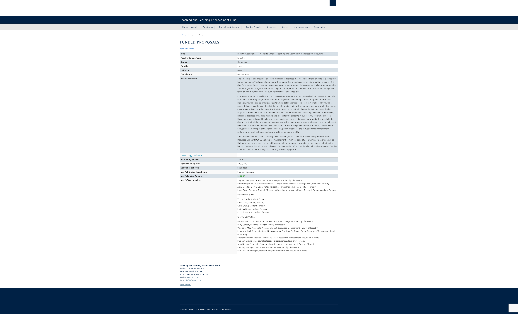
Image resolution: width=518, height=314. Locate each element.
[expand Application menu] (216, 27)
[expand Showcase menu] (278, 27)
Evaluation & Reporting (230, 27)
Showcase (271, 27)
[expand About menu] (199, 27)
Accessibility (226, 309)
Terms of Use (205, 309)
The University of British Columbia (186, 8)
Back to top (185, 285)
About (194, 27)
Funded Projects (253, 27)
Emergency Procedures (188, 309)
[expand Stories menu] (290, 27)
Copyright (215, 309)
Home (185, 27)
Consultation (319, 27)
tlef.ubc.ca (193, 277)
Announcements (301, 27)
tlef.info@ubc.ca (193, 280)
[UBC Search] (333, 3)
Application (208, 27)
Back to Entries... (187, 49)
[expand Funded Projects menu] (263, 27)
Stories (285, 27)
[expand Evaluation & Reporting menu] (243, 27)
